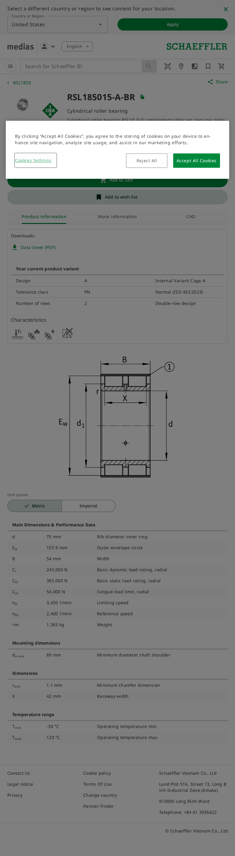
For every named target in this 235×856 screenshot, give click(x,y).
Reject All (146, 161)
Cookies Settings (33, 160)
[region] (117, 150)
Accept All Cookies (197, 161)
